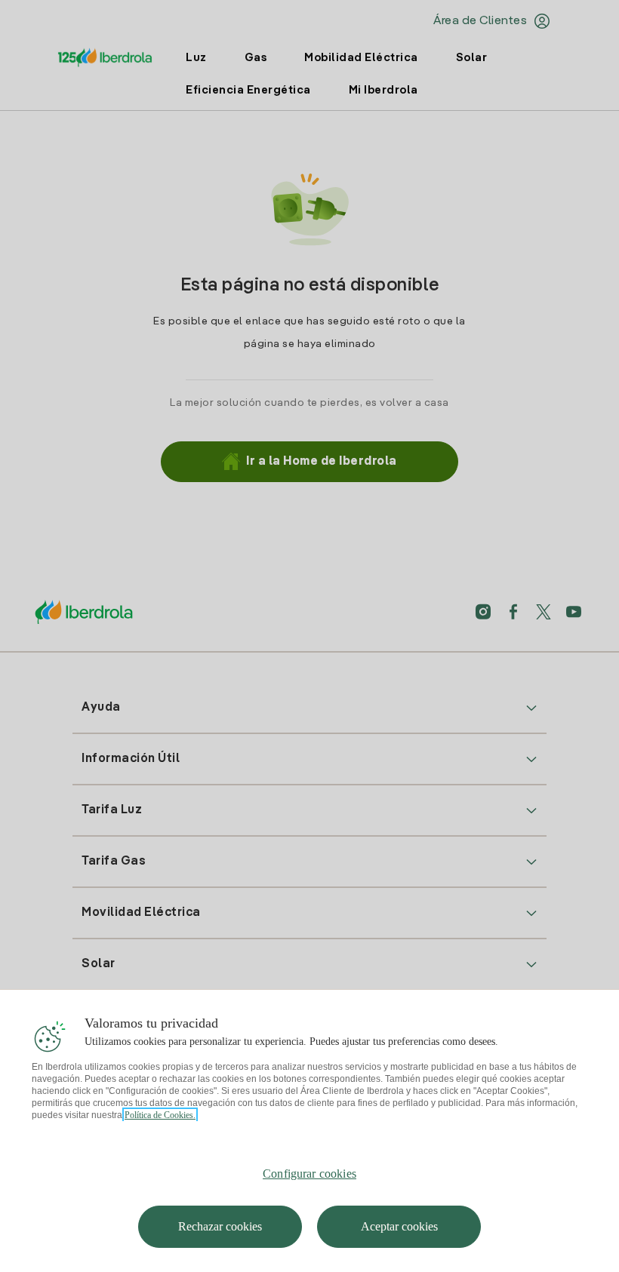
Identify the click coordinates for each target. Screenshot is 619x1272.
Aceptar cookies (399, 1226)
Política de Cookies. (160, 1115)
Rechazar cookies (220, 1226)
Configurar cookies (309, 1173)
